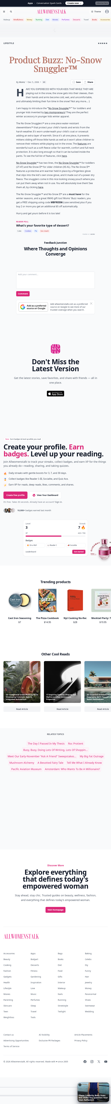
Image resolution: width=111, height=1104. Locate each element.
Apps (33, 953)
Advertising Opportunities (16, 1040)
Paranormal (90, 994)
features (82, 143)
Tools (33, 1017)
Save (78, 82)
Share (90, 82)
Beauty (6, 959)
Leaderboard (31, 552)
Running (39, 19)
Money (29, 19)
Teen (5, 1011)
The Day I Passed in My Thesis (46, 743)
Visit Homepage (55, 909)
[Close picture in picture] (79, 1084)
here (64, 155)
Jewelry (88, 982)
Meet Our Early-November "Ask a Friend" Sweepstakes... (42, 756)
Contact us (8, 1034)
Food (60, 970)
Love (33, 988)
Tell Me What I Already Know (84, 762)
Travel (86, 19)
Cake (19, 231)
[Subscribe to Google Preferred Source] (33, 307)
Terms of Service (11, 1046)
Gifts (60, 976)
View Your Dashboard (47, 495)
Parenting (8, 999)
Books (94, 19)
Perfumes (66, 19)
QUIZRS (92, 234)
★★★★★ (103, 43)
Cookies (28, 231)
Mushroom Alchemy (21, 762)
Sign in (58, 502)
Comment (23, 293)
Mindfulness (18, 19)
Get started (79, 551)
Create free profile (15, 495)
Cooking (7, 965)
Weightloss (8, 1017)
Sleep (33, 1005)
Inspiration (36, 982)
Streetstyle (63, 1005)
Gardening (36, 976)
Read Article (28, 710)
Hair (87, 976)
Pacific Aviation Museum (26, 769)
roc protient (75, 743)
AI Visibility (44, 1034)
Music (33, 994)
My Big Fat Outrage (91, 756)
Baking (88, 953)
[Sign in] (107, 11)
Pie (36, 231)
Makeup (6, 19)
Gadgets (7, 976)
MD (44, 82)
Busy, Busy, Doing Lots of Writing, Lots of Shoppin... (55, 750)
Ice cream (45, 231)
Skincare (7, 1005)
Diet (47, 19)
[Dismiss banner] (91, 303)
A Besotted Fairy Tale (50, 762)
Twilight (62, 1011)
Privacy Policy (80, 1040)
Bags (60, 953)
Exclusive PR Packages (49, 1040)
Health (6, 982)
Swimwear (90, 1005)
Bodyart (34, 959)
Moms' (22, 82)
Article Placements (83, 1034)
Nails (60, 994)
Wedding (89, 1011)
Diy (86, 965)
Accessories (9, 953)
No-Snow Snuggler (58, 108)
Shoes (88, 999)
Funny (88, 970)
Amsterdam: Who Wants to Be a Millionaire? (72, 769)
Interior (61, 982)
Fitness (34, 970)
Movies (55, 19)
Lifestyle (7, 988)
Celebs (88, 959)
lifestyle (8, 43)
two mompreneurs (54, 112)
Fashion (7, 970)
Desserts (76, 19)
